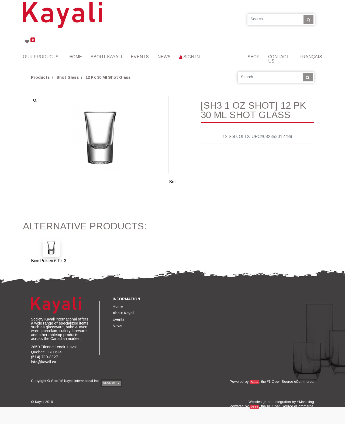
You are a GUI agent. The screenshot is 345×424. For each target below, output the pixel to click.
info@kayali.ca (43, 362)
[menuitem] (75, 56)
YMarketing (305, 402)
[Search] (308, 19)
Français (310, 56)
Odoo (254, 382)
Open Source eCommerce (292, 382)
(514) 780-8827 (44, 357)
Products (40, 77)
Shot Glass (67, 77)
